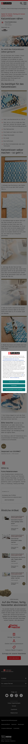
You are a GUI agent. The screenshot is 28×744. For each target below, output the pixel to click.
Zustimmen (14, 385)
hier (22, 374)
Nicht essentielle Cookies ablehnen (14, 389)
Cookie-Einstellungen (14, 381)
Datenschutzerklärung (14, 377)
